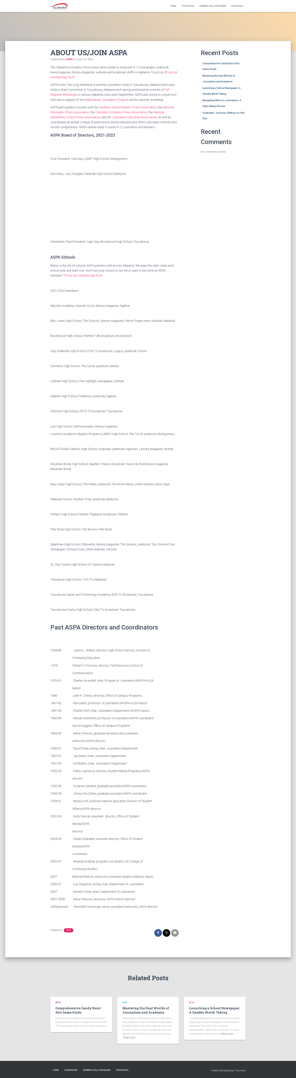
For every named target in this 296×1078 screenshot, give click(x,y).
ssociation (150, 107)
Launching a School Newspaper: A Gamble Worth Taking (214, 1010)
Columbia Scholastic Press (113, 112)
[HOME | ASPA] (59, 6)
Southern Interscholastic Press (119, 107)
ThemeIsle (240, 1070)
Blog (68, 930)
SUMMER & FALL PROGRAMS (212, 6)
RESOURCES (237, 6)
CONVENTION (187, 6)
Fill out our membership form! (83, 275)
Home (173, 6)
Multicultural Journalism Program (106, 100)
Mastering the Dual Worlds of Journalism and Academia (145, 1010)
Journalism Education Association (134, 117)
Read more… (130, 1037)
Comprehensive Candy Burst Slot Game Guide (78, 1010)
